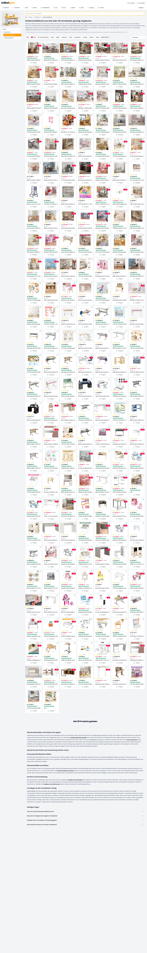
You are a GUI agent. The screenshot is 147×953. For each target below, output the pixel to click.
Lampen (92, 7)
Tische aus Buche (131, 740)
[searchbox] (85, 13)
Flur (56, 7)
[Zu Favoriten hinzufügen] (40, 43)
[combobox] (138, 37)
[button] (141, 3)
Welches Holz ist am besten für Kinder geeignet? (42, 820)
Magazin (141, 7)
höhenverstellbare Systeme (65, 770)
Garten (102, 7)
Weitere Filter (104, 37)
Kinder (73, 7)
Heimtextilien (45, 7)
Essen (35, 7)
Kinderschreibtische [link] (47, 17)
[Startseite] (25, 17)
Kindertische (7, 32)
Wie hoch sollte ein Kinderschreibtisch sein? (40, 811)
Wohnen (6, 7)
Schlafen (17, 7)
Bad (26, 7)
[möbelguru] (8, 3)
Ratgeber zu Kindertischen (51, 784)
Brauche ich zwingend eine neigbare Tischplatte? (42, 816)
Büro (64, 7)
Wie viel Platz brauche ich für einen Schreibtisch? (42, 824)
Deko (82, 7)
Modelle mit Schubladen (75, 780)
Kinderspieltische (9, 38)
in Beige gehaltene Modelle (78, 737)
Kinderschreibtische (9, 35)
